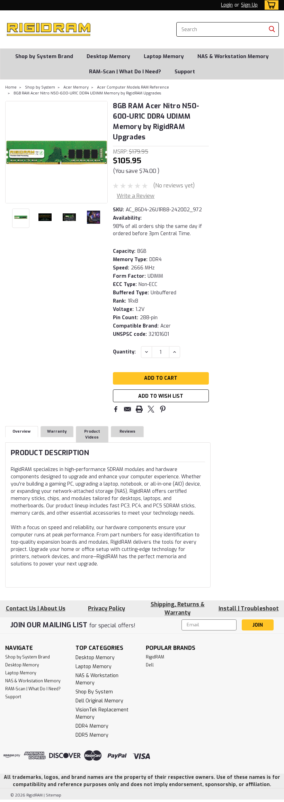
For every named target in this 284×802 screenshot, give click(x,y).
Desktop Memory (108, 56)
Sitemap (53, 795)
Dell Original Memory (99, 701)
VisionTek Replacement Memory (102, 713)
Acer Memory (76, 87)
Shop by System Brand (44, 56)
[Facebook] (115, 409)
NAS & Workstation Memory (233, 56)
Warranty (56, 431)
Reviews (127, 431)
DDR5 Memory (92, 735)
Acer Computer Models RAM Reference (133, 87)
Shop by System (40, 87)
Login (227, 5)
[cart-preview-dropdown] (270, 5)
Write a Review (135, 196)
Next (102, 152)
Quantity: (124, 352)
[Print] (139, 409)
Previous (11, 152)
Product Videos (92, 434)
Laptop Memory (164, 56)
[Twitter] (151, 409)
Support (185, 71)
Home (11, 87)
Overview (21, 431)
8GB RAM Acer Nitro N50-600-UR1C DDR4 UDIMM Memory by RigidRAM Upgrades (87, 93)
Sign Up (249, 5)
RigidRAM (155, 657)
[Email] (127, 409)
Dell (150, 665)
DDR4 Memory (92, 726)
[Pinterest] (162, 409)
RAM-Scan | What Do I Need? (125, 71)
